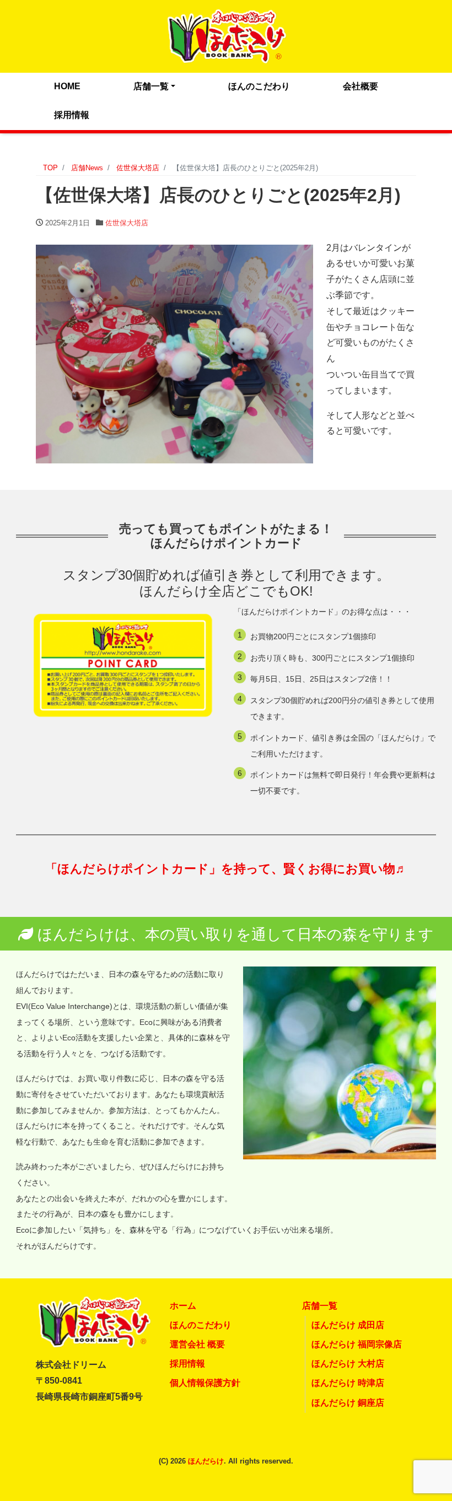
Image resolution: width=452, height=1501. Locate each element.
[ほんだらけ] (226, 35)
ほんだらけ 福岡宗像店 (356, 1344)
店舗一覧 (151, 86)
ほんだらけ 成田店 (347, 1325)
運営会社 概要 (197, 1344)
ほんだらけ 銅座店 (347, 1402)
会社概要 (360, 86)
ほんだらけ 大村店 (347, 1363)
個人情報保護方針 (205, 1382)
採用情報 (71, 115)
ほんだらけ (206, 1461)
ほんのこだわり (259, 86)
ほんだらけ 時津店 (347, 1382)
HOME (67, 86)
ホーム (183, 1305)
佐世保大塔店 (126, 223)
